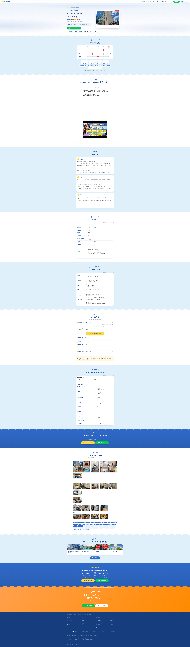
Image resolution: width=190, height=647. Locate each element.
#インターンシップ (84, 63)
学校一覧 (71, 7)
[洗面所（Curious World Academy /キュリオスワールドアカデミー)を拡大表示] (104, 486)
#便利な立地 (97, 65)
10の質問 (82, 620)
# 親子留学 (87, 529)
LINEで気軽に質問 (88, 605)
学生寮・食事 (86, 31)
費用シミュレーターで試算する (88, 442)
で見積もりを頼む (102, 442)
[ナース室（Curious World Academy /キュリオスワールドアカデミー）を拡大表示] (104, 469)
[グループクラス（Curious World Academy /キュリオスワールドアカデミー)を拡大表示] (112, 464)
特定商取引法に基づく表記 (81, 635)
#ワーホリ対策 (90, 65)
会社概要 (82, 623)
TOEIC (89, 522)
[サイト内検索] (172, 2)
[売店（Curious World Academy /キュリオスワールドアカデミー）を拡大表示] (112, 469)
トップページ (69, 635)
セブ (97, 522)
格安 (102, 524)
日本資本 (99, 524)
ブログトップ (112, 624)
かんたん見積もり (98, 624)
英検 (114, 524)
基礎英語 (87, 524)
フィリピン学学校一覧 (113, 522)
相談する (176, 1)
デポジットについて (98, 627)
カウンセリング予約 (101, 605)
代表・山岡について (84, 624)
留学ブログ (111, 620)
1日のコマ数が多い (76, 522)
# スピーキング (82, 527)
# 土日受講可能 (112, 527)
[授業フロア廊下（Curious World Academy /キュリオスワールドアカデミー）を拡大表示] (104, 464)
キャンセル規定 (74, 635)
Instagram (95, 635)
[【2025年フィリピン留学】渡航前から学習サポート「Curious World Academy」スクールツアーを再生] (95, 129)
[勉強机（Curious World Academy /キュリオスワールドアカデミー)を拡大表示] (95, 508)
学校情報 (76, 31)
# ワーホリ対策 (101, 527)
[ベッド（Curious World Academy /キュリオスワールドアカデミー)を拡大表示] (86, 508)
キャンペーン (112, 623)
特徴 (105, 524)
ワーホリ (83, 524)
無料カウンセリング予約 (99, 623)
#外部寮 (108, 65)
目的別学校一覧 (110, 524)
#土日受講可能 (103, 65)
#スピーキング (98, 63)
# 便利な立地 (106, 527)
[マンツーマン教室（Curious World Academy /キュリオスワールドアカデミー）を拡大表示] (95, 464)
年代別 (95, 524)
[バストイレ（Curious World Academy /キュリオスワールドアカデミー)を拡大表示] (112, 486)
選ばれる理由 (83, 619)
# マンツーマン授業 (94, 527)
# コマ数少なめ (76, 527)
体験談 (111, 619)
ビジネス (107, 522)
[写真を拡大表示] (77, 464)
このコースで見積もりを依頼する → (95, 333)
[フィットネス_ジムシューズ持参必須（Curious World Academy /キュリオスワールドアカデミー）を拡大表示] (95, 469)
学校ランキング (69, 620)
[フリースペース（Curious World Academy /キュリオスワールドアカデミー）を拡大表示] (77, 475)
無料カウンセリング (184, 1)
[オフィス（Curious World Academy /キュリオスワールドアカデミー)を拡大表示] (86, 464)
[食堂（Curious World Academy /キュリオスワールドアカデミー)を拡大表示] (77, 469)
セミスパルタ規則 (102, 522)
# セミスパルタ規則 (87, 527)
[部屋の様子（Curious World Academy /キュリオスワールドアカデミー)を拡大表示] (77, 508)
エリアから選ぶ (69, 623)
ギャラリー (96, 31)
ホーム (68, 7)
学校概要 (80, 31)
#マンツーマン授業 (83, 65)
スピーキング (93, 522)
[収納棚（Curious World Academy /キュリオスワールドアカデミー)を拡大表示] (104, 508)
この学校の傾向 (70, 31)
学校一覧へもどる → (95, 557)
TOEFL (85, 522)
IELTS (81, 522)
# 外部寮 (75, 529)
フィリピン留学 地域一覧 (77, 524)
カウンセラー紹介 (98, 620)
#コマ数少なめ (92, 63)
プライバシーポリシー (89, 635)
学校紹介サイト (69, 619)
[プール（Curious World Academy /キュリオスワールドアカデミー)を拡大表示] (86, 469)
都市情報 (68, 624)
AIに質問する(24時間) (99, 619)
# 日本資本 (79, 529)
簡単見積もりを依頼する (88, 580)
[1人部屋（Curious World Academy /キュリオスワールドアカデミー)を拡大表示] (77, 486)
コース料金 (91, 31)
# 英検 (83, 529)
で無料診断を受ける (102, 580)
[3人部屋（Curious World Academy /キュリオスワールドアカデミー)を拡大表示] (77, 500)
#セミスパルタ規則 (105, 63)
